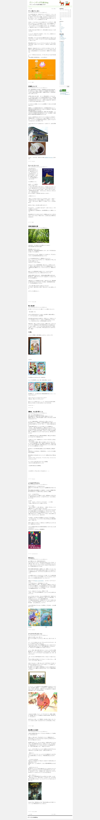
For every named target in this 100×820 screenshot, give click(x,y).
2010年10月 (62, 84)
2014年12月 (62, 51)
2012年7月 (62, 65)
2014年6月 (62, 53)
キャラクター (34, 553)
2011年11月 (62, 72)
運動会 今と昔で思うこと (35, 411)
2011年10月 (62, 73)
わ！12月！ (62, 37)
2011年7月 (62, 76)
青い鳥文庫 (31, 306)
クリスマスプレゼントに (35, 634)
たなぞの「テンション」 (49, 157)
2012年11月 (62, 62)
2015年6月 (62, 49)
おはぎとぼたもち (63, 38)
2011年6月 (62, 77)
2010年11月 (62, 83)
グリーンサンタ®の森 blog (33, 817)
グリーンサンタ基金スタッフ (42, 12)
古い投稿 (30, 8)
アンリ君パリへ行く (34, 11)
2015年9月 (62, 46)
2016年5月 (62, 43)
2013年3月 (62, 58)
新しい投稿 (54, 8)
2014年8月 (62, 52)
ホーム (30, 6)
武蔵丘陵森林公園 (33, 226)
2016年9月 (62, 42)
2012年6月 (62, 66)
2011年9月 (62, 74)
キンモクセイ (62, 39)
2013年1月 (62, 60)
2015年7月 (62, 48)
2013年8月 (62, 55)
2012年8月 (62, 64)
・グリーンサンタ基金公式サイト (65, 94)
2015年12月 (62, 44)
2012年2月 (62, 70)
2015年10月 (62, 45)
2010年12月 (62, 82)
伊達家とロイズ (32, 86)
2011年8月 (62, 75)
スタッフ (33, 161)
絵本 (33, 82)
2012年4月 (62, 68)
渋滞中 (61, 36)
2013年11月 (62, 54)
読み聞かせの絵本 (33, 730)
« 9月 (60, 19)
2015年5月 (62, 50)
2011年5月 (62, 78)
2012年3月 (62, 69)
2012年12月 (62, 61)
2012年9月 (62, 63)
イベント (61, 26)
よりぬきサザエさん (34, 483)
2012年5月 (62, 67)
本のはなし (31, 558)
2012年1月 (62, 71)
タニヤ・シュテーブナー (39, 580)
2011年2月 (62, 81)
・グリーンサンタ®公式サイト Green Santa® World (64, 93)
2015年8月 (62, 47)
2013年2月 (62, 59)
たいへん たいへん (33, 165)
